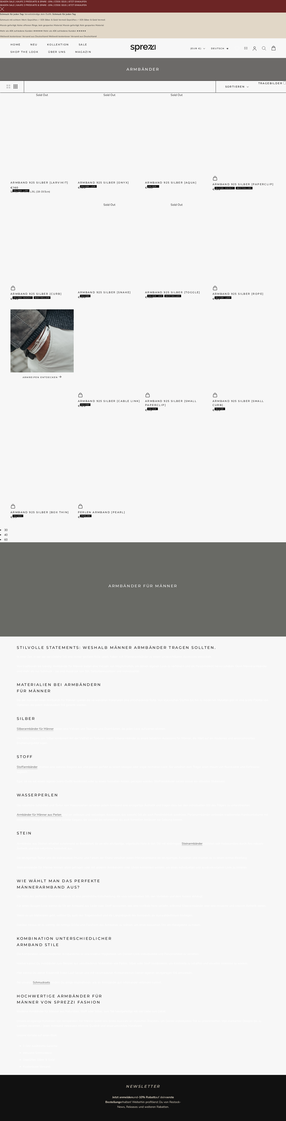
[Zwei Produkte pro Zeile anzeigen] (8, 86)
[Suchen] (264, 48)
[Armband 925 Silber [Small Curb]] (244, 348)
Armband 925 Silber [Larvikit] (39, 182)
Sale (83, 44)
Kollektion (58, 44)
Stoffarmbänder (27, 767)
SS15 (63, 1)
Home (15, 44)
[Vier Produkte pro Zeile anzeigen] (15, 86)
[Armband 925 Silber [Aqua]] (176, 136)
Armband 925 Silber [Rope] (238, 293)
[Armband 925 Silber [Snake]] (109, 246)
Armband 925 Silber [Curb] (36, 293)
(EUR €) (195, 48)
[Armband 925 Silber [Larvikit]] (42, 136)
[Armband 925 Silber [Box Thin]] (42, 460)
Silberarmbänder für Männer (35, 729)
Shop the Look (24, 51)
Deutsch (217, 48)
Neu (33, 44)
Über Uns (57, 51)
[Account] (255, 48)
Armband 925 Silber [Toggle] (172, 292)
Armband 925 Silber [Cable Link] (109, 401)
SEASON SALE (7, 1)
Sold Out (42, 95)
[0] (237, 48)
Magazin (83, 51)
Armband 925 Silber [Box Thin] (39, 512)
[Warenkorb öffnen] (274, 48)
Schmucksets (41, 982)
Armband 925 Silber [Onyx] (103, 182)
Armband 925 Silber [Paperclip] (243, 184)
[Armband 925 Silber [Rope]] (244, 241)
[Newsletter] (245, 48)
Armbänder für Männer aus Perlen (39, 815)
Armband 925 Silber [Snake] (104, 292)
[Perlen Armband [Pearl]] (109, 460)
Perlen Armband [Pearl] (101, 512)
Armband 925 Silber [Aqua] (171, 182)
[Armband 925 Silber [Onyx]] (109, 136)
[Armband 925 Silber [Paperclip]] (244, 132)
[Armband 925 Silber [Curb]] (42, 241)
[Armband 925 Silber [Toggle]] (176, 246)
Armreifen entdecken (41, 377)
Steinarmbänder (192, 844)
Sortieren (235, 86)
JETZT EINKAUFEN (77, 1)
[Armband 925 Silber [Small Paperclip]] (176, 348)
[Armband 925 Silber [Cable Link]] (109, 348)
